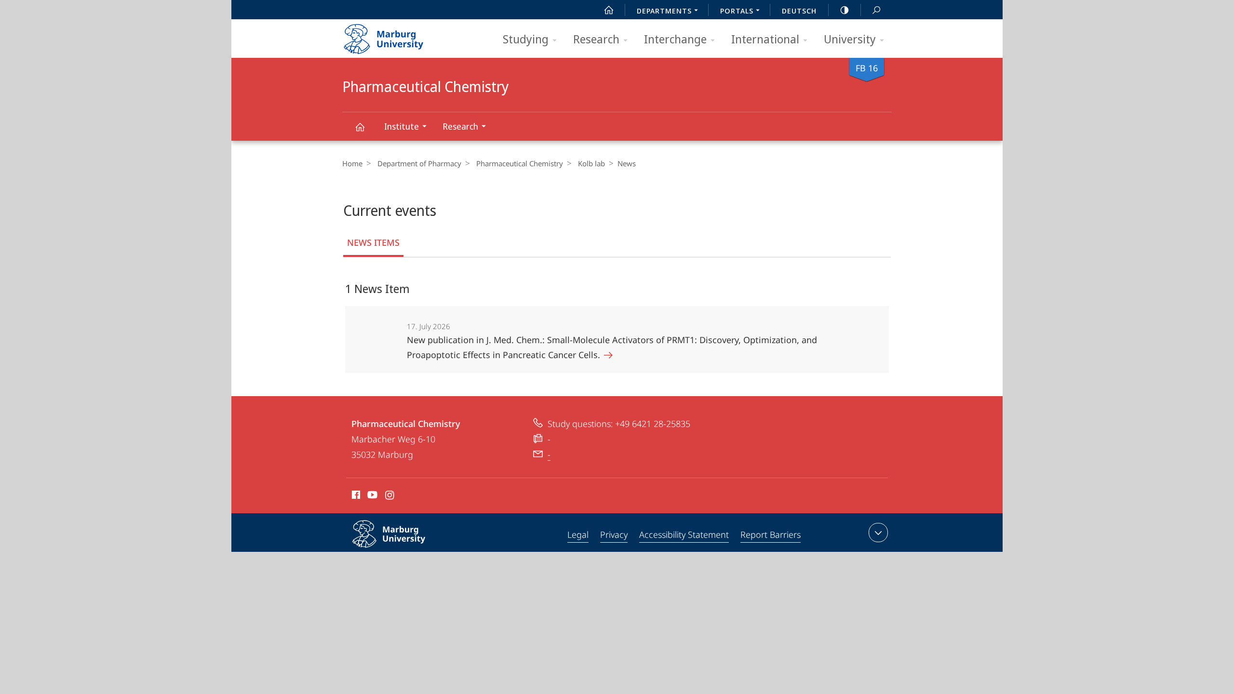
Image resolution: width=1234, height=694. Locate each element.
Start (609, 9)
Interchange (675, 39)
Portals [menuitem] (736, 10)
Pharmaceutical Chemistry (359, 126)
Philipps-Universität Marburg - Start (402, 35)
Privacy (614, 534)
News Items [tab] (373, 242)
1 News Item (377, 288)
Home (352, 163)
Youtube (371, 496)
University (850, 39)
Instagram (390, 496)
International (765, 39)
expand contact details (878, 532)
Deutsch (799, 10)
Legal (578, 534)
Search (876, 9)
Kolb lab (591, 163)
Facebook (355, 496)
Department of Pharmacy (419, 163)
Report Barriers (770, 534)
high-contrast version (844, 9)
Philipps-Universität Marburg (407, 549)
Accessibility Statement (684, 534)
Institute (401, 126)
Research (596, 39)
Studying (526, 39)
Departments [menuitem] (664, 10)
